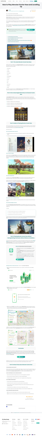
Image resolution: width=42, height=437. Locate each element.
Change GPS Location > (16, 412)
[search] (29, 1)
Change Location (25, 425)
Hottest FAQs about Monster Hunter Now (13, 41)
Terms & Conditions (14, 425)
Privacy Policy (14, 422)
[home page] (3, 1)
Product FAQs (19, 425)
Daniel (10, 10)
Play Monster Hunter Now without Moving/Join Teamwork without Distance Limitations (19, 40)
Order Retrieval (20, 423)
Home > (13, 412)
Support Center (20, 422)
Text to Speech (25, 422)
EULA (12, 426)
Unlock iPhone (25, 429)
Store (36, 1)
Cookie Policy (14, 423)
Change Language (5, 423)
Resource (27, 1)
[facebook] (35, 419)
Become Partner (14, 429)
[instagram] (39, 419)
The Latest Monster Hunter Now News (13, 36)
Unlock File (24, 426)
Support (24, 1)
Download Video (25, 423)
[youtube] (38, 419)
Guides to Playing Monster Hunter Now (13, 39)
